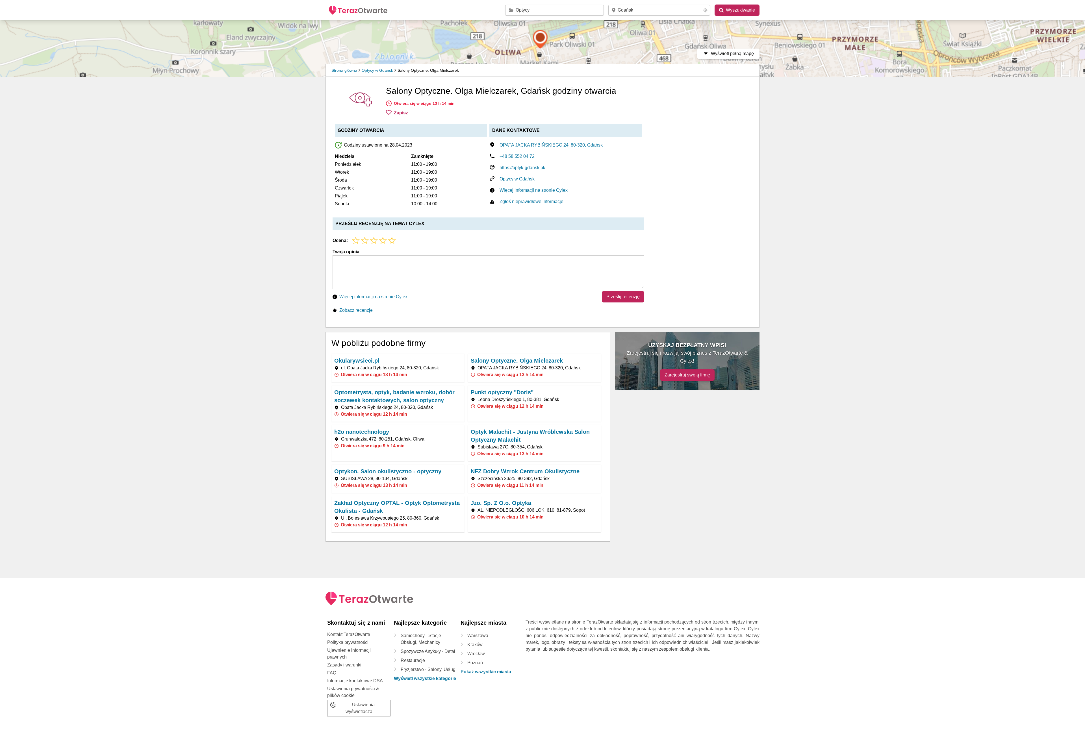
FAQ (331, 672)
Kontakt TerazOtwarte (348, 634)
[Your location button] (705, 10)
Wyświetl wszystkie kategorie (425, 678)
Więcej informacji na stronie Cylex (534, 190)
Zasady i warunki (344, 665)
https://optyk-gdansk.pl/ (522, 167)
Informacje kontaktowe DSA (355, 680)
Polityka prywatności (347, 642)
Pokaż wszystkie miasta (486, 671)
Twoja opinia (346, 251)
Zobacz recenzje (356, 310)
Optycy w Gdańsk (377, 70)
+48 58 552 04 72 (517, 156)
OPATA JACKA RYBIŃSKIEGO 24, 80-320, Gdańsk (551, 145)
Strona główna (344, 70)
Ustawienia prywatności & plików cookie (353, 692)
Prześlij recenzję (623, 296)
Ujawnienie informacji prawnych (349, 653)
